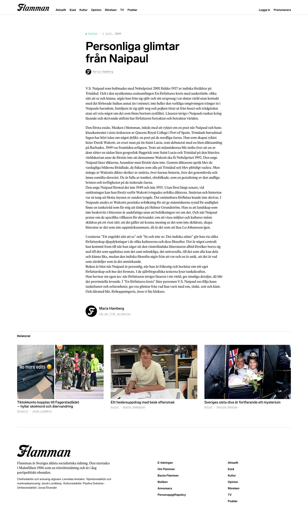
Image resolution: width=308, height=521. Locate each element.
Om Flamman (166, 469)
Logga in (264, 10)
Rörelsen (111, 10)
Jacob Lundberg (41, 411)
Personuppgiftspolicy (172, 495)
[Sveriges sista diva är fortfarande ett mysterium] (247, 372)
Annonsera (165, 488)
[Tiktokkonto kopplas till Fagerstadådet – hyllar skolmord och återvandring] (60, 372)
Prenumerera (282, 10)
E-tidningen (165, 463)
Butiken (163, 482)
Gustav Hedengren (134, 407)
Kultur (83, 10)
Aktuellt (61, 10)
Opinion (96, 10)
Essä (73, 10)
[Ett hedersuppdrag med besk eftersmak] (154, 372)
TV (122, 10)
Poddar (132, 10)
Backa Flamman (168, 475)
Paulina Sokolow (227, 407)
